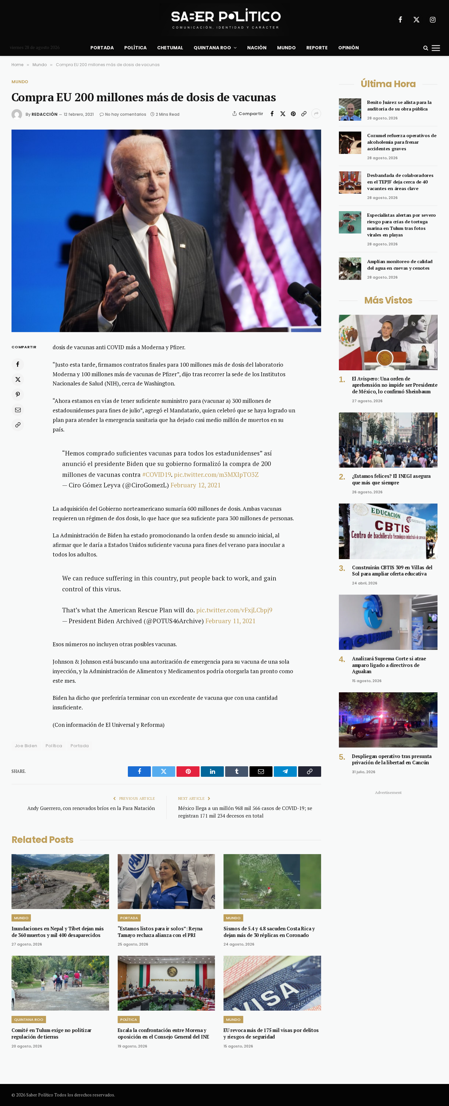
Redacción (45, 114)
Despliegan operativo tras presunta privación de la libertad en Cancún (392, 759)
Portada (102, 47)
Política (135, 47)
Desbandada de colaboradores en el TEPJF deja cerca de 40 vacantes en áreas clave (400, 181)
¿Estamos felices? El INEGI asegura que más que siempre (391, 479)
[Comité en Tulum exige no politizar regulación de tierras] (60, 983)
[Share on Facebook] (272, 113)
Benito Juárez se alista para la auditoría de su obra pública (399, 105)
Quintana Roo (212, 47)
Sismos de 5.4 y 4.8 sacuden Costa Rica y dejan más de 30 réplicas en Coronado (269, 931)
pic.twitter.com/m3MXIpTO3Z (216, 474)
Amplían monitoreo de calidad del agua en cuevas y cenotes (400, 264)
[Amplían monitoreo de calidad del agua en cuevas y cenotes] (350, 269)
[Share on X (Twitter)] (283, 113)
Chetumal (170, 47)
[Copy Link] (304, 113)
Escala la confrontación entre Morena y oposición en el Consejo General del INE (163, 1033)
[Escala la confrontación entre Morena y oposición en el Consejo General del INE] (166, 983)
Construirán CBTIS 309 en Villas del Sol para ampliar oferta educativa (392, 570)
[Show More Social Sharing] (316, 113)
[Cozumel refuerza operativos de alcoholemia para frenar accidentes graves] (350, 143)
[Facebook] (18, 364)
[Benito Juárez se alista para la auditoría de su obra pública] (350, 109)
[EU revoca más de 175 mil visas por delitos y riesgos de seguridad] (272, 983)
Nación (257, 47)
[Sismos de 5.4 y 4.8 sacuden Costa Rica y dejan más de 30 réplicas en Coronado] (272, 881)
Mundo (286, 47)
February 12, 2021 (196, 485)
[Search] (426, 47)
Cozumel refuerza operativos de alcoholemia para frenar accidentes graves (402, 142)
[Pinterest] (18, 394)
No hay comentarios (125, 114)
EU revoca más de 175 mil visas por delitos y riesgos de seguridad (271, 1033)
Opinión (348, 47)
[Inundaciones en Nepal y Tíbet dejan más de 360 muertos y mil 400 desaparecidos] (60, 881)
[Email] (18, 409)
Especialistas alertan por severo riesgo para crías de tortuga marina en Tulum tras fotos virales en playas (401, 225)
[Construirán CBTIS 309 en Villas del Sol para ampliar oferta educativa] (388, 531)
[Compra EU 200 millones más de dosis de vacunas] (166, 231)
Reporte (317, 47)
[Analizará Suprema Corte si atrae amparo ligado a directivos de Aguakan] (388, 622)
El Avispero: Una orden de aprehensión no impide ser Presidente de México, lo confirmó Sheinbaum (394, 385)
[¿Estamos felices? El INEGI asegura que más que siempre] (388, 440)
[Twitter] (18, 379)
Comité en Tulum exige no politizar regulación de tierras (51, 1033)
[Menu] (436, 47)
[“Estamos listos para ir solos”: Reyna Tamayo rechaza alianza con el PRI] (166, 881)
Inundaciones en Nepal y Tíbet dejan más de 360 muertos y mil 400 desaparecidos (58, 931)
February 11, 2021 (230, 621)
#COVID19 (156, 474)
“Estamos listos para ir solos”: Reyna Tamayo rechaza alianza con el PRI (160, 931)
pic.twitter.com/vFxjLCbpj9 (234, 610)
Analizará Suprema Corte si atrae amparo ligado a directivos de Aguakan (389, 665)
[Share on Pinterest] (293, 113)
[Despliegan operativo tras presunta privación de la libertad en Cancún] (388, 720)
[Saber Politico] (224, 19)
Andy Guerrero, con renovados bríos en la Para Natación (91, 808)
